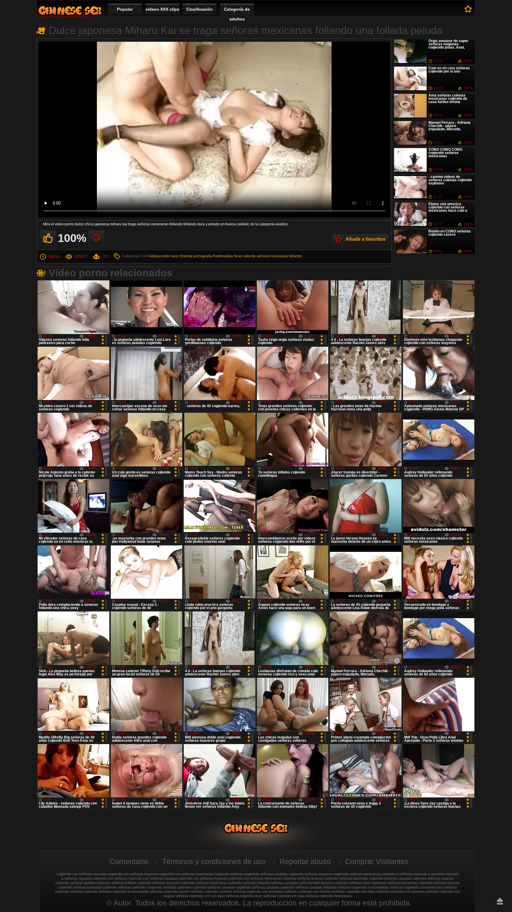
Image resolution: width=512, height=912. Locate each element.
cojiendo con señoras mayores (203, 878)
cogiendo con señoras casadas (81, 874)
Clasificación (199, 9)
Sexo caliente (245, 256)
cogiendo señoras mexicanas (357, 874)
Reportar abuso (305, 861)
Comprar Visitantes (377, 861)
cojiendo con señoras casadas (152, 878)
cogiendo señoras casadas (266, 874)
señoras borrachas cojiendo (410, 883)
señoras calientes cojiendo (185, 887)
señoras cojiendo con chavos (307, 891)
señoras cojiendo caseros (211, 891)
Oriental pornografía (196, 256)
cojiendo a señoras (397, 874)
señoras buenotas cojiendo (95, 887)
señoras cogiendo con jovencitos (416, 887)
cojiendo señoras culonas (433, 878)
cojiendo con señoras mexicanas (255, 878)
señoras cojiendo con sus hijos (200, 896)
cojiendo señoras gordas (75, 883)
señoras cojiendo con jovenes (400, 891)
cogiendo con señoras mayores (133, 874)
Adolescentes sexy (163, 256)
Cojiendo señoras (70, 10)
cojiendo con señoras (110, 878)
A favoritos (468, 8)
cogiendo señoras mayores (310, 874)
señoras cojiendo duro (244, 896)
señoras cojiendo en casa (284, 896)
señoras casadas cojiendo (273, 887)
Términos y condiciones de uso (214, 861)
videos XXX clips (162, 9)
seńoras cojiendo (84, 891)
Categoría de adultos (237, 14)
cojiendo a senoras (428, 874)
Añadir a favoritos (365, 239)
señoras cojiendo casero (170, 891)
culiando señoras (242, 883)
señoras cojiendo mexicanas (328, 896)
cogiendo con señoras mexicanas (186, 874)
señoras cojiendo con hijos (353, 891)
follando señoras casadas (277, 883)
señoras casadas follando (316, 887)
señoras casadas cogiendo (229, 887)
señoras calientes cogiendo (140, 887)
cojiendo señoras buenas (303, 878)
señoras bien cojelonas (368, 883)
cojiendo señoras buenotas (346, 878)
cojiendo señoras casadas (390, 878)
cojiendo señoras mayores (158, 883)
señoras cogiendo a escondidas (363, 887)
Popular (125, 9)
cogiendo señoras (228, 874)
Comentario (129, 861)
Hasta (500, 901)
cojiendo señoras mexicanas (204, 883)
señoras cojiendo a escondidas (124, 891)
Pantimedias (223, 256)
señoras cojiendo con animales (258, 891)
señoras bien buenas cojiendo (323, 883)
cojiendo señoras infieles (116, 883)
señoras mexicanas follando (279, 256)
